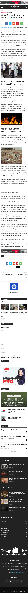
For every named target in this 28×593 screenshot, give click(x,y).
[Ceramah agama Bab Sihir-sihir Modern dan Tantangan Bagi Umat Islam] (4, 494)
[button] (26, 7)
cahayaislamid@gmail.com (17, 572)
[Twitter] (17, 581)
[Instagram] (10, 581)
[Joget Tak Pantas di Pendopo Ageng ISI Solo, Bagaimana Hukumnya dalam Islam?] (5, 307)
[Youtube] (21, 581)
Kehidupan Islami (5, 530)
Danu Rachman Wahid (5, 448)
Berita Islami (9, 12)
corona (12, 256)
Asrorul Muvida (7, 20)
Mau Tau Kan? (3, 12)
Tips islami (3, 526)
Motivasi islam (4, 534)
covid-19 (17, 256)
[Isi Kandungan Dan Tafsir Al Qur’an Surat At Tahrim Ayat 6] (4, 509)
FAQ (24, 588)
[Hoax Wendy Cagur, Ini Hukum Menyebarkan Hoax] (3, 418)
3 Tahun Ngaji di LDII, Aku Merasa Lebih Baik (6, 275)
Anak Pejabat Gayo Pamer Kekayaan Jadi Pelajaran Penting (14, 312)
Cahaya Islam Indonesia (6, 431)
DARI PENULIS (5, 301)
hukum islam (4, 528)
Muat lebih (13, 451)
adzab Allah (7, 256)
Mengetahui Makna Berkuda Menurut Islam (12, 430)
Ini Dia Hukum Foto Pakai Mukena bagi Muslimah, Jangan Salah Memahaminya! (18, 501)
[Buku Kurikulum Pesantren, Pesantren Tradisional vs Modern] (14, 399)
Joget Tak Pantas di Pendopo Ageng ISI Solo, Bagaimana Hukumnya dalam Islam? (4, 314)
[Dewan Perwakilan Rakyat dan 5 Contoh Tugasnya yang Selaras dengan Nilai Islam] (3, 411)
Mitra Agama (12, 588)
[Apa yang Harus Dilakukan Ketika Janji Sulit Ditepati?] (4, 480)
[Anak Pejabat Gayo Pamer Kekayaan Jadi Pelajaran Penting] (14, 307)
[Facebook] (6, 581)
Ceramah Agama (5, 536)
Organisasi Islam (4, 532)
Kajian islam (3, 524)
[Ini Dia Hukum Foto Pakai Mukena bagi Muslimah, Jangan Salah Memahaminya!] (4, 501)
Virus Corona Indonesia (6, 27)
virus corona (23, 256)
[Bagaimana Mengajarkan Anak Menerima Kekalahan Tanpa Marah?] (4, 473)
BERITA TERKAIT (5, 299)
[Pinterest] (14, 581)
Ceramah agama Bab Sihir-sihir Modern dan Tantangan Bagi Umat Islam (17, 494)
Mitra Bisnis (5, 588)
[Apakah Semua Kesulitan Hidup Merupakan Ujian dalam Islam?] (4, 466)
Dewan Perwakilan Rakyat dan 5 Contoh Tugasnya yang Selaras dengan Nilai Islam (17, 411)
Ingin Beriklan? (19, 588)
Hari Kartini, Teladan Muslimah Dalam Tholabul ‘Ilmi (21, 276)
